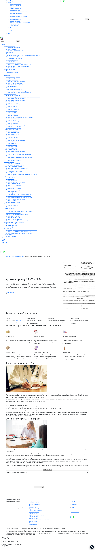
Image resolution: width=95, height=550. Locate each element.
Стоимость (10, 27)
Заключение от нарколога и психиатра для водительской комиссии (23, 55)
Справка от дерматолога (12, 132)
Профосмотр (9, 88)
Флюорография (10, 52)
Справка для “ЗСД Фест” (12, 123)
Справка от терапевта (11, 53)
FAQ (11, 30)
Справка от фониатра (11, 145)
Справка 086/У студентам (12, 173)
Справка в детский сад (11, 177)
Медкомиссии (13, 7)
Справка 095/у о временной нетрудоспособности (18, 64)
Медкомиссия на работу (12, 86)
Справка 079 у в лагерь (12, 200)
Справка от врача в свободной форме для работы (19, 211)
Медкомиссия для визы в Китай (14, 89)
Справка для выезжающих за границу (15, 81)
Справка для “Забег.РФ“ (12, 120)
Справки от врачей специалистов (18, 11)
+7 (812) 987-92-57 (20, 320)
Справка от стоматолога (12, 134)
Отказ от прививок (9, 162)
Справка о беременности (12, 207)
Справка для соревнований (13, 105)
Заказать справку (85, 1)
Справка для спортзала (12, 103)
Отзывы (12, 32)
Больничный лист (14, 24)
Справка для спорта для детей (13, 126)
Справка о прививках (15, 15)
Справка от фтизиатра (12, 60)
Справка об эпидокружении (13, 202)
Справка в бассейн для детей (13, 128)
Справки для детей (14, 18)
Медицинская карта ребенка (13, 63)
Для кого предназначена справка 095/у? (17, 472)
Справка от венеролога (12, 146)
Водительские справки (15, 8)
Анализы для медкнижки (12, 71)
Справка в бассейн (11, 49)
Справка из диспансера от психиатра (15, 100)
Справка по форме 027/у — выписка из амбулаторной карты (21, 57)
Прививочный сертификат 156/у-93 (15, 50)
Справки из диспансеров (16, 13)
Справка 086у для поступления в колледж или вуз (18, 66)
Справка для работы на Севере (14, 83)
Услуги (9, 2)
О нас (9, 28)
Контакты (10, 35)
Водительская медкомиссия (13, 47)
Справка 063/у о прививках (13, 163)
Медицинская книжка (15, 5)
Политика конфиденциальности (14, 506)
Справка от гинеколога (12, 135)
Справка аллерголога (11, 143)
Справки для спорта (15, 10)
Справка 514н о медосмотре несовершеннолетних (19, 125)
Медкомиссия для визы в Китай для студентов (17, 91)
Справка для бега (10, 114)
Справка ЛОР (9, 142)
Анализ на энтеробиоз (12, 224)
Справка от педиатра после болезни (15, 140)
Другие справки (14, 25)
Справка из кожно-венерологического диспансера (19, 156)
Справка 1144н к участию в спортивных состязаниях (19, 117)
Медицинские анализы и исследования (20, 22)
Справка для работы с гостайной (14, 84)
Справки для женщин (15, 19)
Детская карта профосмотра (13, 190)
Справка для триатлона (12, 108)
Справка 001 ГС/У (10, 78)
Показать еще (47, 469)
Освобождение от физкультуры (14, 58)
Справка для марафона (12, 115)
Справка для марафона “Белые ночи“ (15, 122)
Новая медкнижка (10, 67)
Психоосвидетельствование (13, 160)
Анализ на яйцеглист (11, 225)
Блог (9, 33)
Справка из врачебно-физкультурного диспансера (19, 157)
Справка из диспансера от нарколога (15, 98)
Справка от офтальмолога (13, 137)
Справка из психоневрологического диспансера (18, 159)
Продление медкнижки (12, 72)
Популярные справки (15, 4)
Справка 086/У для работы (13, 216)
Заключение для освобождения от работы (17, 214)
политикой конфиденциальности (34, 491)
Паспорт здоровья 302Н (12, 80)
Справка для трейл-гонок (12, 118)
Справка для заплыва (11, 111)
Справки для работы (15, 21)
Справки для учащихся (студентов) (18, 16)
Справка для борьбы (11, 106)
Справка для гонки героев (12, 109)
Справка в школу (10, 179)
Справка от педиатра (11, 61)
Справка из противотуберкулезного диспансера (18, 154)
